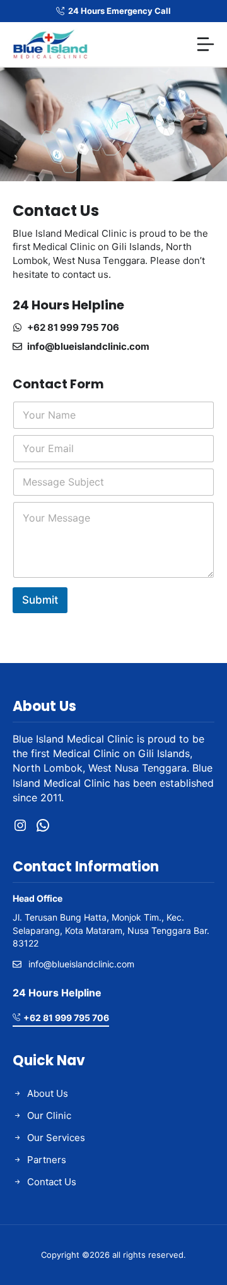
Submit (40, 600)
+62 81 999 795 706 (73, 327)
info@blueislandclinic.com (88, 346)
